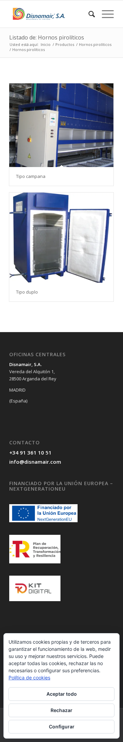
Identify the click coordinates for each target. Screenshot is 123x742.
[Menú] (104, 14)
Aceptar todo (61, 694)
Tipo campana (30, 176)
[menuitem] (88, 14)
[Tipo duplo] (61, 238)
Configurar (61, 726)
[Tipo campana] (61, 125)
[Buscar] (88, 14)
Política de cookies (29, 677)
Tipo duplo (27, 292)
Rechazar (61, 710)
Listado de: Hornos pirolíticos (46, 37)
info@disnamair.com (35, 461)
